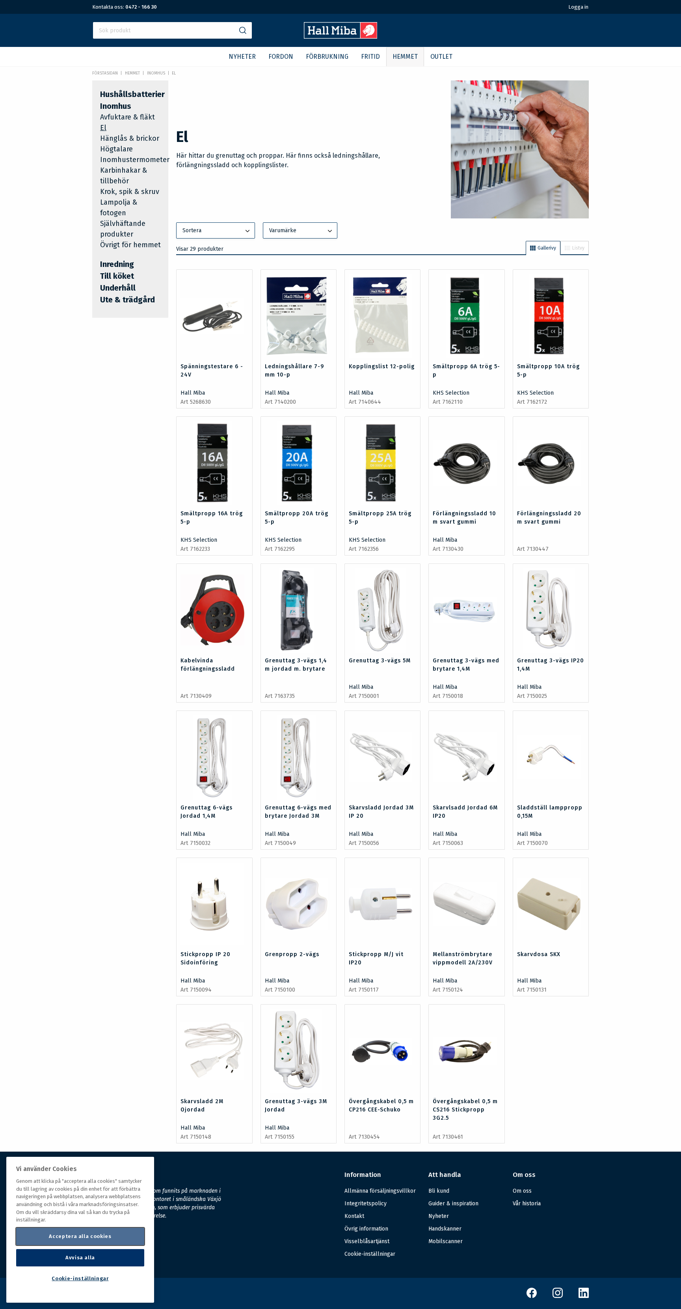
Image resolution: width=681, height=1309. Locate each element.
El (174, 73)
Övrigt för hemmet (130, 245)
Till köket (117, 276)
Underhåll (118, 288)
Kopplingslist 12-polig (382, 366)
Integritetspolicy (365, 1203)
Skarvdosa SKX (538, 954)
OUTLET (441, 56)
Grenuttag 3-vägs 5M (380, 660)
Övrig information (366, 1228)
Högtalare (116, 149)
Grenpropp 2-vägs (292, 954)
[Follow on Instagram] (558, 1296)
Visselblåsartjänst (366, 1241)
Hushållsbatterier (132, 94)
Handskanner (444, 1228)
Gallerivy (547, 248)
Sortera (191, 230)
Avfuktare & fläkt (127, 117)
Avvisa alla (80, 1258)
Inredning (117, 264)
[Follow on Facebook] (532, 1296)
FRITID (370, 56)
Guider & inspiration (453, 1203)
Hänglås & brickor (129, 138)
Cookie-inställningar (369, 1254)
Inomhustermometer (134, 159)
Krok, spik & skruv (129, 191)
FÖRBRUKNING (327, 56)
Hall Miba (192, 393)
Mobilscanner (445, 1241)
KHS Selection (451, 393)
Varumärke (282, 230)
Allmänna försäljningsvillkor (380, 1191)
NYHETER (242, 56)
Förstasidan (105, 73)
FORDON (280, 56)
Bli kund (438, 1191)
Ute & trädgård (127, 299)
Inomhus (156, 73)
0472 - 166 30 (141, 7)
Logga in (578, 7)
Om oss (522, 1191)
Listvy (578, 248)
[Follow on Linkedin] (584, 1296)
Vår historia (527, 1203)
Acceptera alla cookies (80, 1236)
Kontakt (354, 1216)
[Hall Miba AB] (341, 36)
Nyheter (438, 1216)
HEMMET (405, 56)
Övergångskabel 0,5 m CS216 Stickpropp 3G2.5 (465, 1109)
